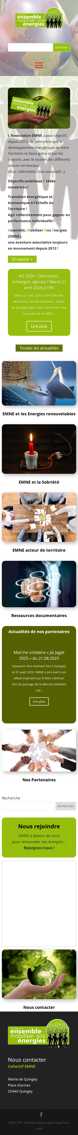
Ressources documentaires (39, 615)
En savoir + (22, 259)
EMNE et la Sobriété (39, 482)
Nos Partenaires (39, 780)
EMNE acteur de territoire (39, 550)
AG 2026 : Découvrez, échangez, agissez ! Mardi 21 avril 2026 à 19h (39, 281)
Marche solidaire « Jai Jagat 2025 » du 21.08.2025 (39, 655)
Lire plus (39, 326)
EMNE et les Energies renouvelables (39, 414)
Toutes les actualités (39, 348)
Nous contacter (27, 1059)
